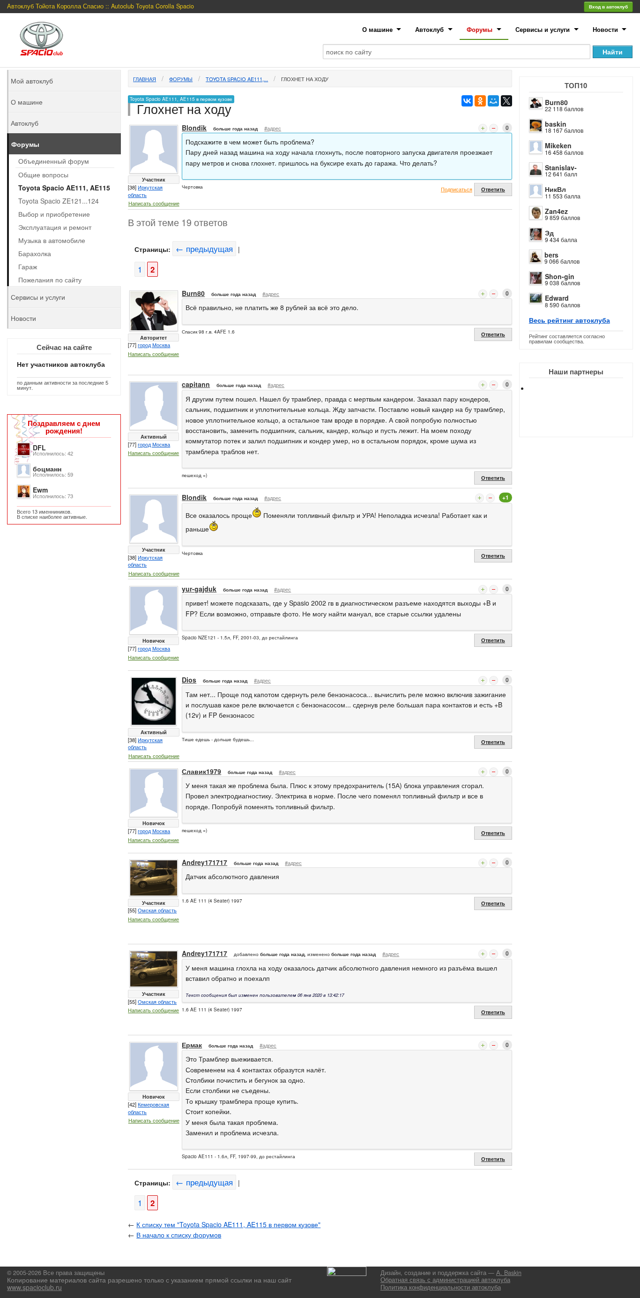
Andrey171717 (204, 862)
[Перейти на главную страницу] (41, 38)
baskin (555, 124)
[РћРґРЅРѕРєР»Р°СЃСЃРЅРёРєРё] (480, 100)
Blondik (194, 127)
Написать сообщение (153, 203)
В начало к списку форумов (178, 1234)
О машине (377, 29)
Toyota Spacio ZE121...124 (58, 200)
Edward (557, 298)
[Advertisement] (584, 422)
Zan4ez (556, 211)
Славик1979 (201, 771)
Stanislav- (561, 167)
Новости (605, 29)
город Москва (154, 345)
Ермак (192, 1044)
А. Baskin (508, 1272)
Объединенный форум (53, 161)
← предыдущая (204, 248)
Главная (144, 79)
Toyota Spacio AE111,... (237, 79)
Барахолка (34, 253)
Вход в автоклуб (608, 6)
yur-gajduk (199, 588)
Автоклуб (429, 29)
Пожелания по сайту (50, 279)
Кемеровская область (148, 1108)
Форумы (479, 29)
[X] (506, 100)
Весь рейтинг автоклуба (569, 320)
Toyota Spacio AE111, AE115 (64, 187)
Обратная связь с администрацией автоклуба (445, 1279)
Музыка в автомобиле (51, 240)
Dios (189, 679)
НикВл (555, 189)
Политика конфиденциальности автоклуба (440, 1287)
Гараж (27, 266)
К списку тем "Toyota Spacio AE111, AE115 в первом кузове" (228, 1224)
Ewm (40, 489)
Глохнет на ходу (304, 79)
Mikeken (558, 145)
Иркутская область (145, 190)
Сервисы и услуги (542, 29)
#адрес (272, 128)
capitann (196, 384)
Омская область (157, 910)
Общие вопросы (43, 174)
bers (551, 254)
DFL (39, 447)
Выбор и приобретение (54, 214)
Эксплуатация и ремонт (54, 227)
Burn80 (556, 102)
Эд (549, 232)
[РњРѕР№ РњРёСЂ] (493, 100)
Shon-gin (559, 276)
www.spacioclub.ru (34, 1287)
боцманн (47, 468)
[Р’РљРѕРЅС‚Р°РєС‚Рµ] (467, 100)
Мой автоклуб (32, 80)
